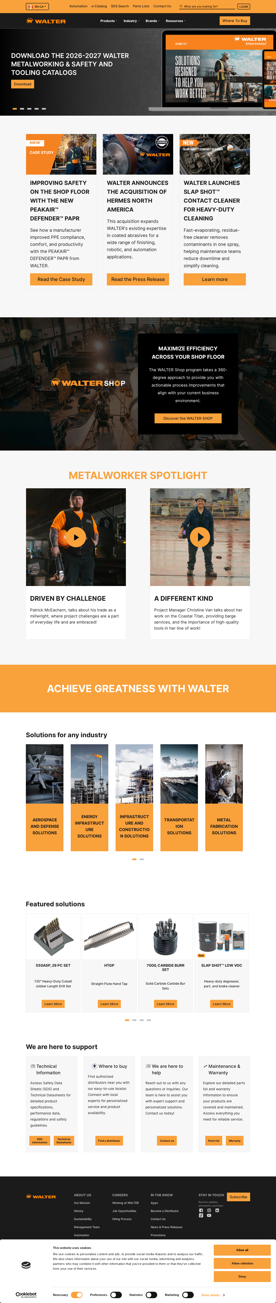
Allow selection (242, 1263)
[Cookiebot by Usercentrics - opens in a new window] (26, 1295)
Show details (210, 1295)
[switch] (116, 1295)
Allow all (242, 1250)
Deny (242, 1276)
